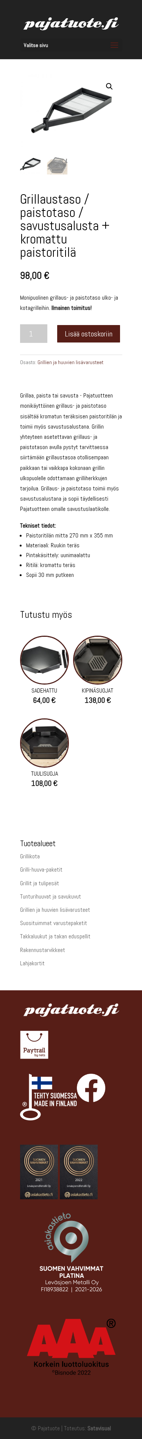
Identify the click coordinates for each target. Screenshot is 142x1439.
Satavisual (99, 1428)
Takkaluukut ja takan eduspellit (55, 936)
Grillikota (30, 856)
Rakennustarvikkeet (42, 950)
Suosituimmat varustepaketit (53, 923)
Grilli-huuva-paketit (41, 869)
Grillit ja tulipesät (39, 883)
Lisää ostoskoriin (88, 334)
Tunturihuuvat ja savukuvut (50, 896)
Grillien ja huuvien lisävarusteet (70, 362)
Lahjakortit (32, 963)
